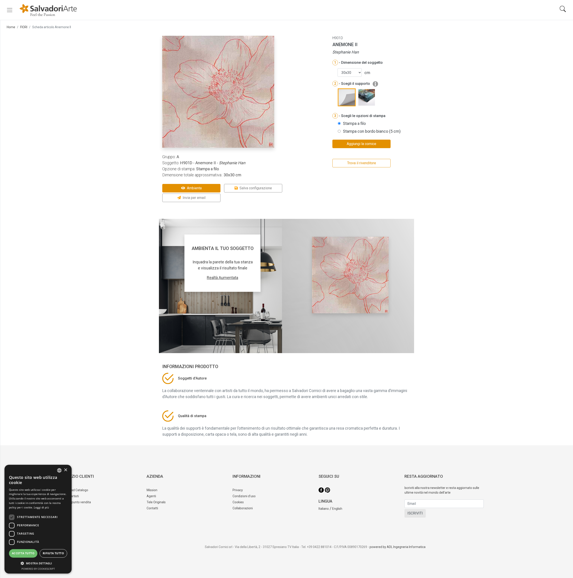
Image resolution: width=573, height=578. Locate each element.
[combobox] (59, 470)
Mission (152, 490)
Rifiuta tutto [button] (53, 553)
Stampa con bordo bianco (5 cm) (372, 131)
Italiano (324, 508)
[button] (38, 563)
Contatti (152, 508)
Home (11, 27)
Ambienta (194, 188)
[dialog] (38, 519)
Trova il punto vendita (76, 502)
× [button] (65, 470)
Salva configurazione (255, 188)
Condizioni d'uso (244, 496)
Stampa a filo (354, 123)
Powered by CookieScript (38, 568)
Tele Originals (156, 502)
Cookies (238, 502)
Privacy (238, 490)
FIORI (23, 27)
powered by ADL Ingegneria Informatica (397, 547)
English (337, 508)
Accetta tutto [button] (23, 553)
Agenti (151, 496)
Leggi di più (41, 507)
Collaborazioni (243, 508)
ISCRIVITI (415, 513)
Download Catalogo (74, 490)
